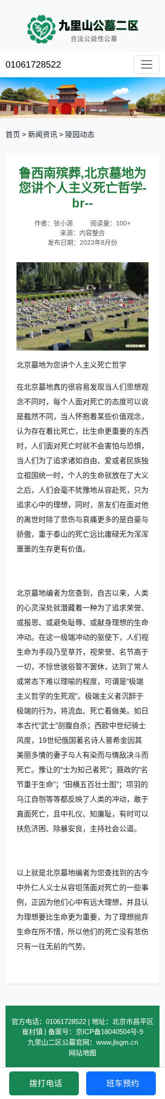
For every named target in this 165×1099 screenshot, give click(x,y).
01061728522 (33, 64)
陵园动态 (79, 134)
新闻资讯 (42, 134)
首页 (13, 134)
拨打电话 (45, 1083)
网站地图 (82, 1053)
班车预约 (122, 1083)
